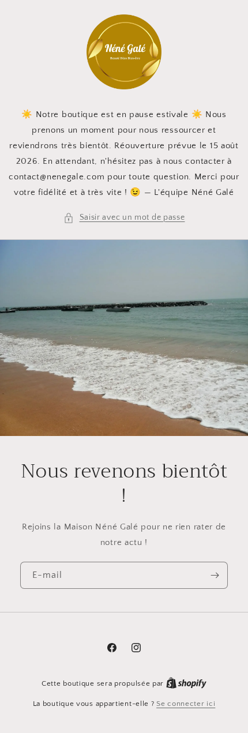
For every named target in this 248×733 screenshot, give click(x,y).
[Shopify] (186, 683)
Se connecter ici (185, 704)
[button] (124, 217)
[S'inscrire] (214, 575)
